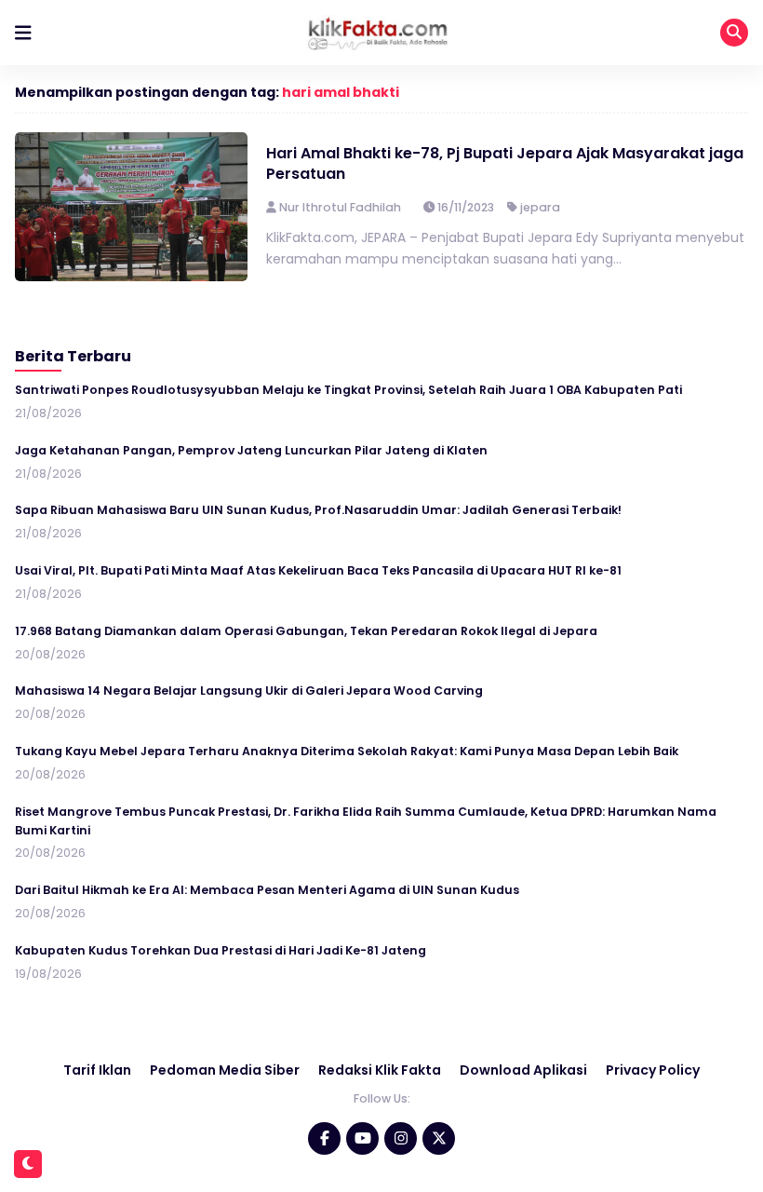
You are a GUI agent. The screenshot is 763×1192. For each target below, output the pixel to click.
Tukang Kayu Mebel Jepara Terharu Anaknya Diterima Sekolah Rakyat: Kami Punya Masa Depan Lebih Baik (346, 751)
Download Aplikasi (523, 1070)
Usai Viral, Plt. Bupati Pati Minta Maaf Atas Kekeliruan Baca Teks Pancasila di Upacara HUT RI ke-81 (318, 570)
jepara (540, 207)
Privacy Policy (653, 1070)
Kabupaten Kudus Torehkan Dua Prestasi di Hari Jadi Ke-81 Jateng (220, 950)
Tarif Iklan (97, 1070)
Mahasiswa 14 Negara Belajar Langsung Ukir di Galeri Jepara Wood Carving (249, 690)
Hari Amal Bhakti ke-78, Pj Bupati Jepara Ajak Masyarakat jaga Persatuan (504, 163)
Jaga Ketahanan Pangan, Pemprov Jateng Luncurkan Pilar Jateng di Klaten (251, 450)
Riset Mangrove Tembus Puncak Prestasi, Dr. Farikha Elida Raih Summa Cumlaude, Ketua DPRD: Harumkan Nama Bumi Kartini (365, 821)
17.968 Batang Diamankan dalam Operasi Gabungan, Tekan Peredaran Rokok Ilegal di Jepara (306, 631)
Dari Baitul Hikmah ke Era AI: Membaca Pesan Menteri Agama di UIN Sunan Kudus (267, 890)
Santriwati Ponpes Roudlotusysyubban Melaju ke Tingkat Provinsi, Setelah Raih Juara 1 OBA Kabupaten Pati (348, 390)
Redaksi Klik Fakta (379, 1070)
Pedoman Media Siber (225, 1070)
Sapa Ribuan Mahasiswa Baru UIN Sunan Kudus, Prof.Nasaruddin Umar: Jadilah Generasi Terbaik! (318, 510)
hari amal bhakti (340, 92)
